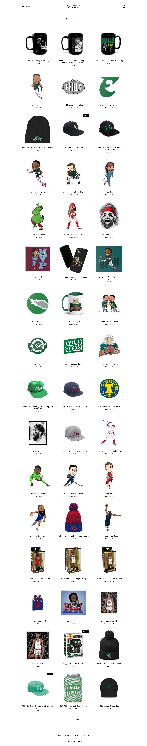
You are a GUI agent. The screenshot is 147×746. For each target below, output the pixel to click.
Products (68, 735)
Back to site (85, 735)
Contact (76, 735)
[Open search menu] (119, 6)
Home (60, 735)
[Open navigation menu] (22, 6)
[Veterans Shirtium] (73, 6)
